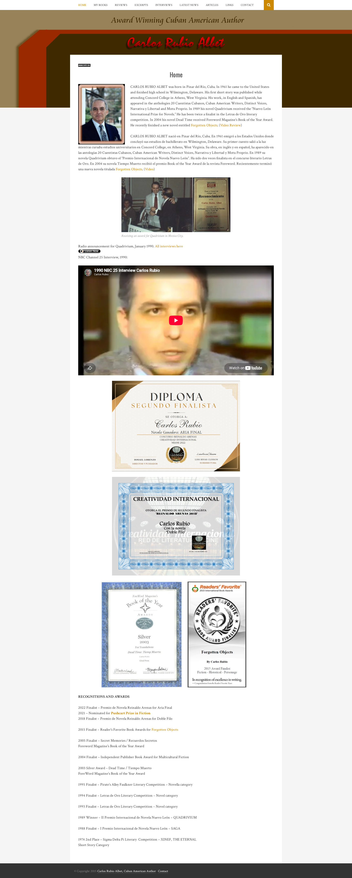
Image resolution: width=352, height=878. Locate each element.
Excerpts (141, 5)
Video (149, 169)
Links (229, 5)
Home (82, 5)
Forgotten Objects (204, 125)
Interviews (163, 5)
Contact (247, 5)
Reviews (121, 5)
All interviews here (169, 246)
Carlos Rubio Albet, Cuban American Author (126, 871)
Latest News (189, 5)
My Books (101, 5)
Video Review (230, 125)
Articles (212, 5)
